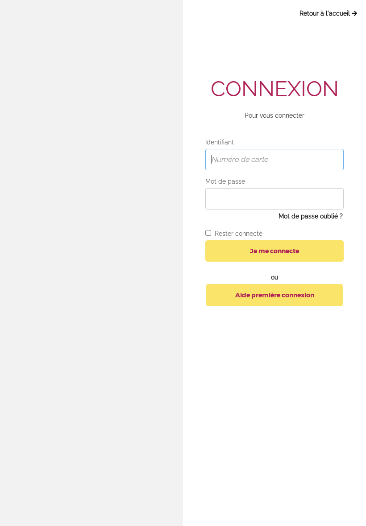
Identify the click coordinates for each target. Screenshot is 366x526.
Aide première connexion (274, 295)
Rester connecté (236, 233)
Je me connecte (274, 251)
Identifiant (219, 142)
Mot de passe (225, 181)
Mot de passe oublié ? (311, 216)
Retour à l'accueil (325, 13)
